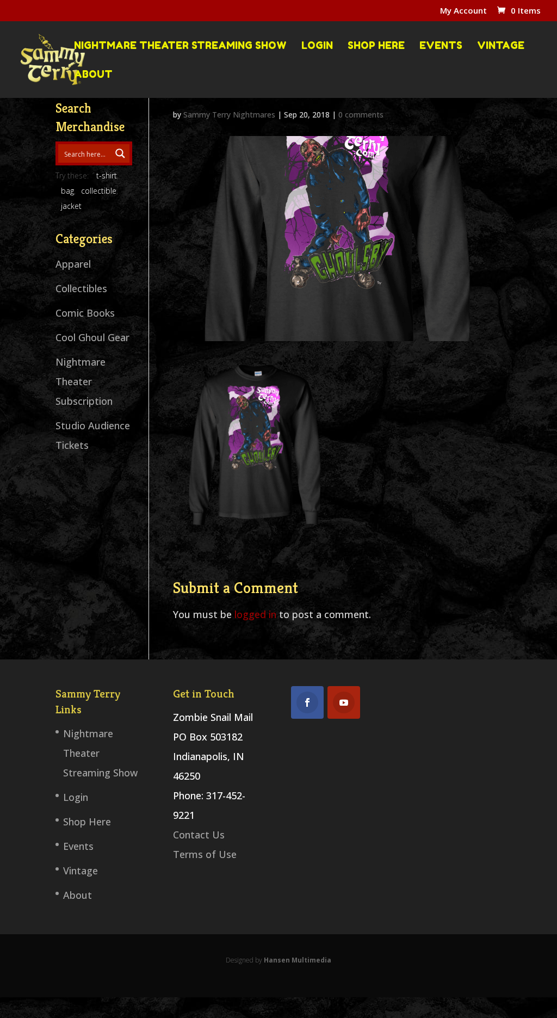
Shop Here (376, 45)
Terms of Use (205, 854)
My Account (463, 11)
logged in (255, 614)
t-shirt (106, 175)
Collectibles (81, 288)
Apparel (73, 263)
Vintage (500, 45)
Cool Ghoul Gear (92, 337)
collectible (98, 191)
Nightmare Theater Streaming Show (180, 45)
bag (67, 191)
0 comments (360, 114)
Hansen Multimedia (297, 960)
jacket (71, 206)
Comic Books (85, 312)
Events (440, 45)
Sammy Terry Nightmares (229, 114)
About (93, 74)
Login (317, 45)
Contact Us (199, 834)
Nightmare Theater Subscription (84, 381)
